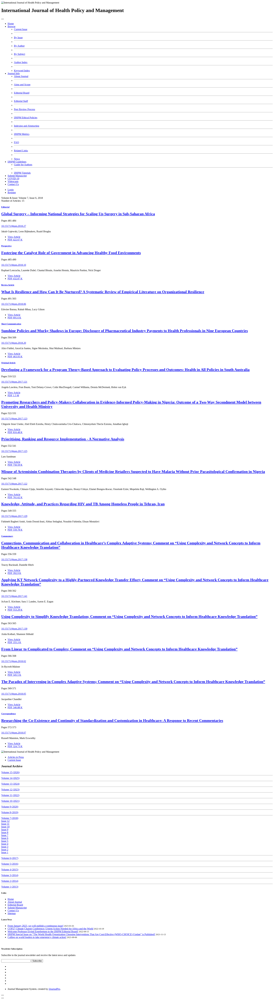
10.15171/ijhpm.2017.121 (14, 381)
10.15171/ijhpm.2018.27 (13, 226)
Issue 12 (5, 821)
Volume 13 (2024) (10, 783)
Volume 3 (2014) (9, 875)
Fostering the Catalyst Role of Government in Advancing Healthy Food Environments (71, 253)
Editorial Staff (21, 101)
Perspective (6, 246)
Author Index (20, 62)
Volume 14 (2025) (10, 778)
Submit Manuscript (17, 175)
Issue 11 (5, 823)
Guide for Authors (23, 164)
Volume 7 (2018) (9, 818)
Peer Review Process (24, 109)
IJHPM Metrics (21, 134)
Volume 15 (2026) (10, 772)
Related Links (21, 150)
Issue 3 (4, 846)
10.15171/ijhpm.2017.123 (14, 418)
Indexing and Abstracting (26, 125)
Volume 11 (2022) (10, 795)
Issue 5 (4, 841)
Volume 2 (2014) (9, 881)
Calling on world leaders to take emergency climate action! (37, 937)
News (17, 159)
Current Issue (20, 29)
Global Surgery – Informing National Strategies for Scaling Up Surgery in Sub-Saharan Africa (78, 214)
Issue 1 (4, 852)
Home (11, 23)
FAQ (16, 142)
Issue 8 (4, 832)
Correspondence (8, 713)
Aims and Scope (22, 84)
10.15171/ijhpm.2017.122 (14, 483)
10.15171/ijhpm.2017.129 (14, 516)
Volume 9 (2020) (9, 806)
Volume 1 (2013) (9, 886)
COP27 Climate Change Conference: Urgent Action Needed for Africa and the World (50, 928)
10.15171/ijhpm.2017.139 (14, 628)
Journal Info (14, 73)
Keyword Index (22, 70)
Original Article (8, 363)
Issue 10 (5, 826)
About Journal (21, 76)
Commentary (7, 536)
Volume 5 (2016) (9, 863)
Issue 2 (4, 849)
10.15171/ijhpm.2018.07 (13, 732)
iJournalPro (54, 989)
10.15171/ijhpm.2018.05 (13, 693)
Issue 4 (4, 843)
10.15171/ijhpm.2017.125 (14, 451)
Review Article (7, 285)
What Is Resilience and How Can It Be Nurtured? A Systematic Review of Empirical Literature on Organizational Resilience (102, 292)
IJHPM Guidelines (17, 161)
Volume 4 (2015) (9, 869)
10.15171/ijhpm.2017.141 (14, 596)
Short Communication (11, 324)
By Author (19, 45)
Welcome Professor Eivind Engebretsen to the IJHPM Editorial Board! (43, 931)
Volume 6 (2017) (9, 858)
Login (11, 189)
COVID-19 (13, 178)
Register (12, 192)
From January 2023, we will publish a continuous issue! (35, 925)
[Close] (2, 998)
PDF (15, 239)
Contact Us (13, 184)
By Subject (19, 54)
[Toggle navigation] (2, 19)
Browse (11, 26)
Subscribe (37, 961)
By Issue (18, 37)
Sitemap (12, 913)
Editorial (5, 207)
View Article (14, 236)
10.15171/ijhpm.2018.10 (13, 265)
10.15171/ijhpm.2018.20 (13, 343)
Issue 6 (4, 838)
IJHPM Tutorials (22, 172)
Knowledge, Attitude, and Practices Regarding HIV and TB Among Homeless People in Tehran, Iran (83, 504)
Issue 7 (4, 835)
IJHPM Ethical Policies (25, 117)
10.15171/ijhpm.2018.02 (13, 661)
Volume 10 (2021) (10, 801)
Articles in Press (16, 757)
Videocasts (13, 181)
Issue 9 (4, 829)
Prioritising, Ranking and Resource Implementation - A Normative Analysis (62, 439)
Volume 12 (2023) (10, 789)
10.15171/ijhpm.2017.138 (14, 559)
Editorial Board (21, 92)
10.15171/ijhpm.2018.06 (13, 304)
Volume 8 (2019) (9, 812)
